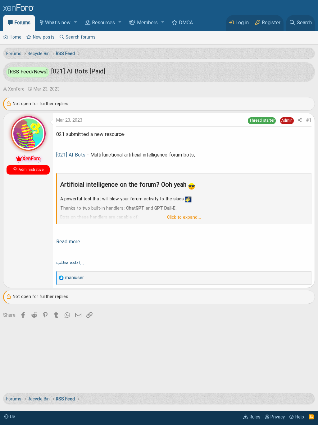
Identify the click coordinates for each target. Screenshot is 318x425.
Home (15, 37)
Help (299, 417)
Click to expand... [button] (184, 217)
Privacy (277, 417)
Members (147, 23)
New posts (44, 37)
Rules (255, 417)
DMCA (186, 23)
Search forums (81, 37)
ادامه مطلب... (70, 263)
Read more (68, 242)
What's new (57, 23)
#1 (308, 120)
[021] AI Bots (70, 155)
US (12, 416)
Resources (103, 23)
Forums (22, 23)
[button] (75, 22)
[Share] (300, 120)
